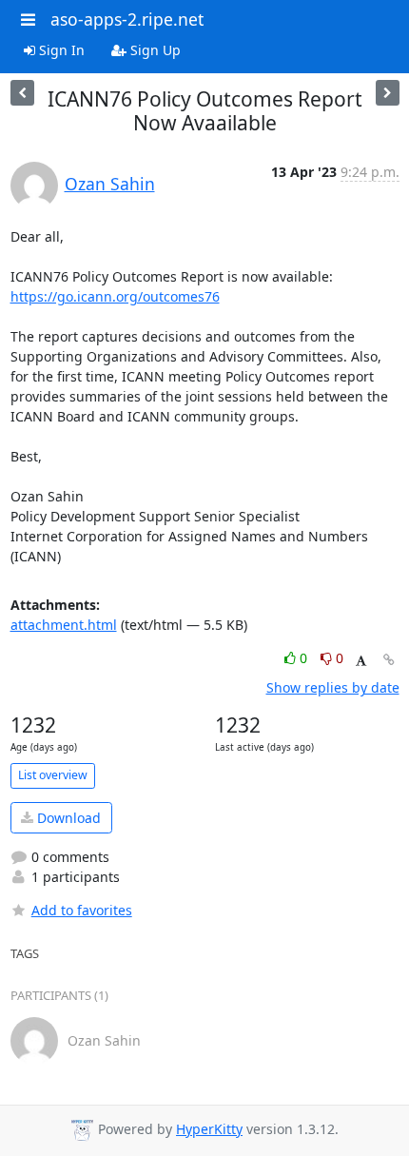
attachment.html (63, 625)
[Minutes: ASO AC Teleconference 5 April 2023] (387, 93)
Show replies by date (332, 687)
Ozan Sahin (110, 183)
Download (67, 818)
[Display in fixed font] (361, 661)
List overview (53, 775)
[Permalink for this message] (389, 660)
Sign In (60, 50)
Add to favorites (81, 910)
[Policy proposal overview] (22, 93)
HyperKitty (209, 1129)
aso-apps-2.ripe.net (127, 19)
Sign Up (154, 50)
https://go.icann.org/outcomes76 (115, 296)
